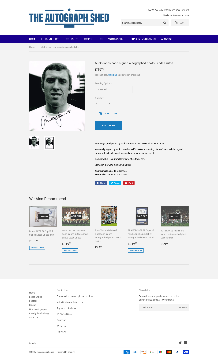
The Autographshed (45, 352)
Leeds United (49, 39)
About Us (166, 39)
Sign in (166, 15)
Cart (182, 22)
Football (70, 39)
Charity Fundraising (143, 39)
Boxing (88, 39)
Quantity (99, 98)
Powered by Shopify (66, 352)
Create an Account (181, 15)
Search (32, 343)
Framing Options (103, 83)
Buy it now (108, 125)
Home (32, 39)
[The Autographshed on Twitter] (180, 343)
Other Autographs (112, 39)
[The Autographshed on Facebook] (185, 343)
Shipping (112, 75)
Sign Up (183, 307)
